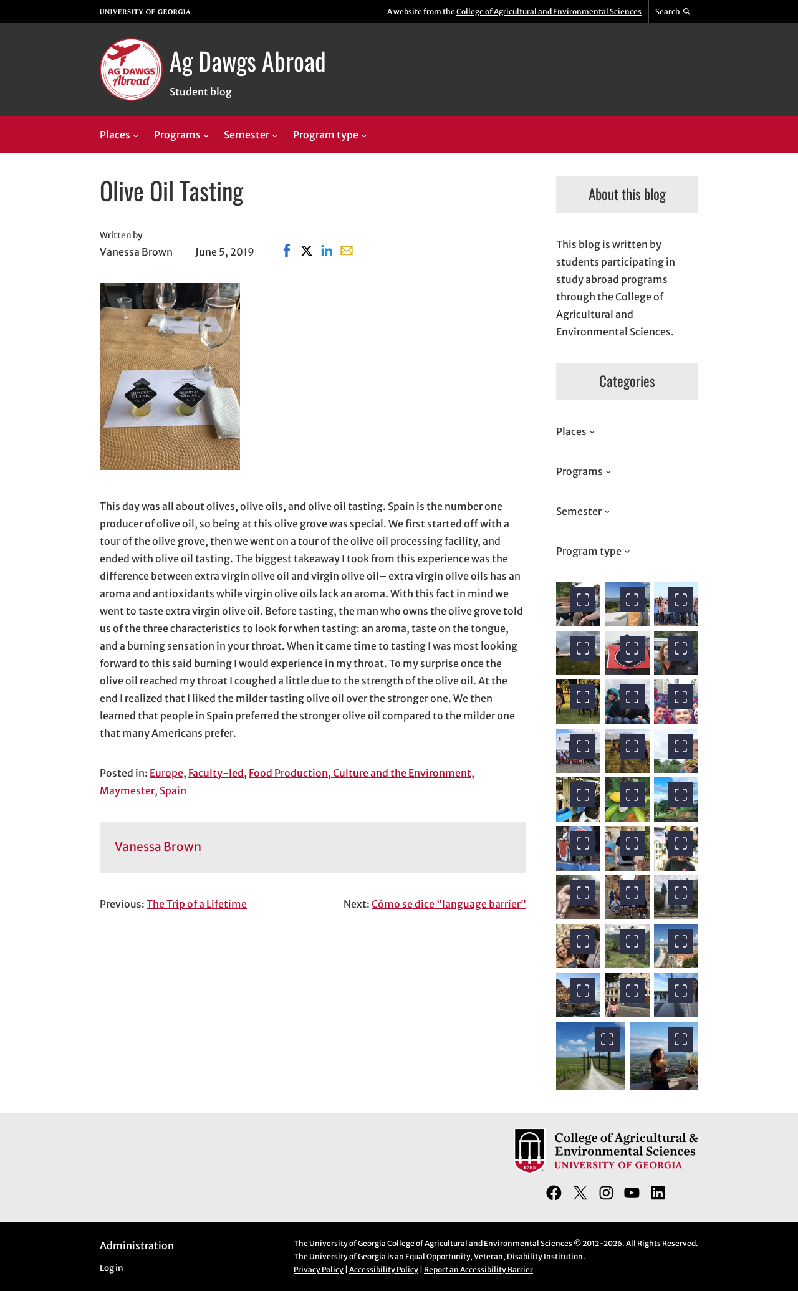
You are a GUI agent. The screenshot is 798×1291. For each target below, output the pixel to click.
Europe (166, 773)
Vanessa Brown (158, 846)
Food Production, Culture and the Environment (360, 773)
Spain (173, 790)
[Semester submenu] (275, 135)
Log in (111, 1268)
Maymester (127, 790)
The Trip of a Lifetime (197, 904)
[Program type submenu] (364, 135)
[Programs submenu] (206, 135)
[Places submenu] (136, 135)
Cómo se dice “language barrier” (449, 904)
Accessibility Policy (383, 1269)
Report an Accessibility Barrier (478, 1269)
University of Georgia (347, 1256)
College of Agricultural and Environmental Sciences (549, 11)
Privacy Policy (319, 1269)
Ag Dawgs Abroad (248, 60)
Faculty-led (216, 773)
